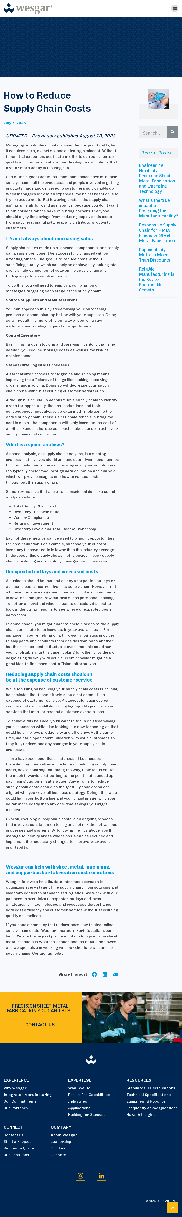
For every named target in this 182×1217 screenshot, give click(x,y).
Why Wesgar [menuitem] (15, 1088)
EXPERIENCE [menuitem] (16, 1080)
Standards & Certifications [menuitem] (151, 1088)
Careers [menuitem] (58, 1155)
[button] (172, 1207)
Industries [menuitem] (77, 1101)
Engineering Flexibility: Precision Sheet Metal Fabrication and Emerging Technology (157, 178)
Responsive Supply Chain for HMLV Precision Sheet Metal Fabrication (157, 232)
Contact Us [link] (40, 1024)
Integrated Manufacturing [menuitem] (28, 1094)
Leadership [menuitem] (61, 1141)
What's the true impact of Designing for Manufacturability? (158, 208)
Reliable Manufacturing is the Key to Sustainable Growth (156, 280)
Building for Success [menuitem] (87, 1114)
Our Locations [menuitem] (16, 1155)
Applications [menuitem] (79, 1108)
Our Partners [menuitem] (16, 1108)
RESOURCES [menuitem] (139, 1080)
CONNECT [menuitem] (13, 1127)
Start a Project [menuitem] (17, 1141)
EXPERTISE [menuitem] (79, 1080)
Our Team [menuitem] (60, 1148)
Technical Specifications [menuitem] (149, 1094)
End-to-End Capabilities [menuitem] (89, 1094)
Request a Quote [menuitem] (19, 1148)
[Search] (172, 132)
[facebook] (97, 974)
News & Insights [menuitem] (141, 1114)
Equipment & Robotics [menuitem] (146, 1101)
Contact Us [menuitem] (13, 1135)
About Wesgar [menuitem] (64, 1135)
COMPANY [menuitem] (61, 1127)
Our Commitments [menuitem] (20, 1101)
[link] (28, 8)
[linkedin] (108, 974)
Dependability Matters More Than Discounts (154, 255)
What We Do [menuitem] (79, 1088)
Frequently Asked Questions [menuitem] (152, 1108)
